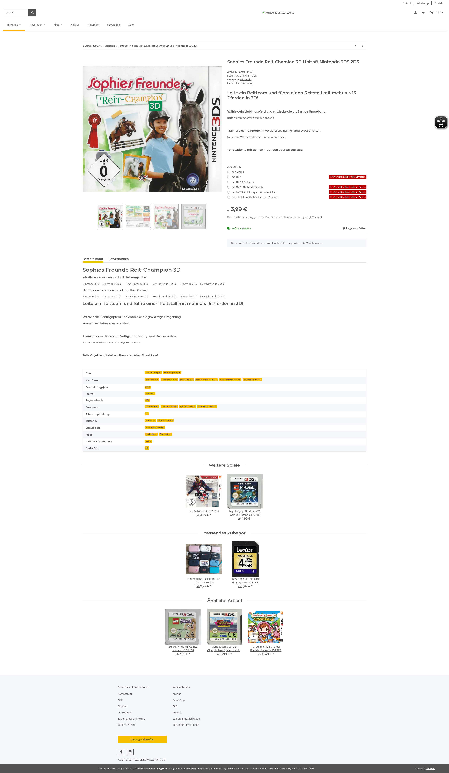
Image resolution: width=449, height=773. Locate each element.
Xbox (131, 24)
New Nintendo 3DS (252, 380)
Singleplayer (151, 434)
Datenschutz (125, 694)
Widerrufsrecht (127, 724)
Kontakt (438, 3)
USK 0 (148, 441)
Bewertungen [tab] (119, 259)
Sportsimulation (187, 406)
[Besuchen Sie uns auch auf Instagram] (129, 752)
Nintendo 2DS (186, 380)
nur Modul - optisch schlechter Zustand (299, 197)
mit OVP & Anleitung (243, 182)
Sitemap (122, 706)
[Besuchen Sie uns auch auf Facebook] (121, 752)
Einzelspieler (165, 434)
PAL (147, 400)
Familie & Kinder (169, 406)
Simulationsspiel (152, 372)
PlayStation (113, 24)
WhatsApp (423, 3)
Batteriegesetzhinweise (131, 718)
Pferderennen (151, 406)
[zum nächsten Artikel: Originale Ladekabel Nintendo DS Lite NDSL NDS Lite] (362, 46)
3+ (146, 414)
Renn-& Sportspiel (172, 372)
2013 (147, 387)
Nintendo (93, 24)
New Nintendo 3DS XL (230, 380)
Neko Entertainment (154, 427)
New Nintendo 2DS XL (206, 380)
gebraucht (150, 420)
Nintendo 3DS (151, 380)
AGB (120, 700)
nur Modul (238, 171)
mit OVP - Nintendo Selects (299, 187)
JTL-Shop (431, 768)
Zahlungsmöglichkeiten (186, 718)
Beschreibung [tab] (93, 259)
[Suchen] (32, 12)
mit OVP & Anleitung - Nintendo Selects (299, 192)
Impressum (124, 712)
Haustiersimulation (207, 406)
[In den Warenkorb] (85, 57)
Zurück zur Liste (93, 45)
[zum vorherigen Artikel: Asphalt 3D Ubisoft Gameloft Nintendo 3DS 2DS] (355, 46)
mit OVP (299, 177)
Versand (317, 217)
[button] (415, 12)
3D (146, 448)
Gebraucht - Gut (165, 420)
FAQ (175, 706)
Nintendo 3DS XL (169, 380)
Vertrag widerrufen (142, 739)
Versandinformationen (186, 724)
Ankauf (407, 3)
